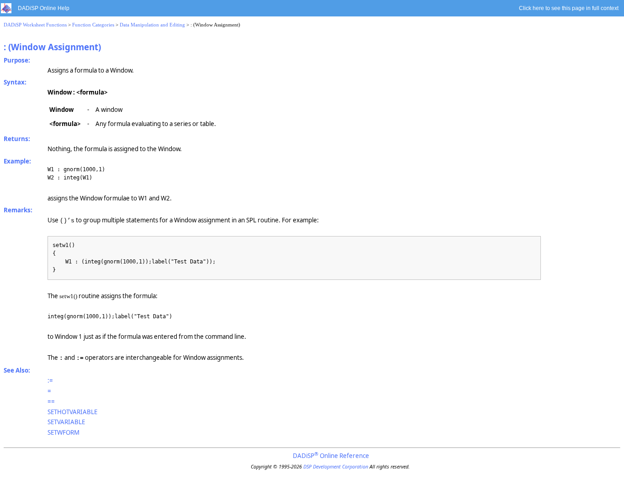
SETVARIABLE (66, 422)
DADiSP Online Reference (331, 456)
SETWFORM (63, 432)
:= (50, 380)
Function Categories (93, 24)
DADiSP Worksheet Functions (35, 24)
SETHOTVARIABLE (72, 412)
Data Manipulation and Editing (152, 24)
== (51, 401)
